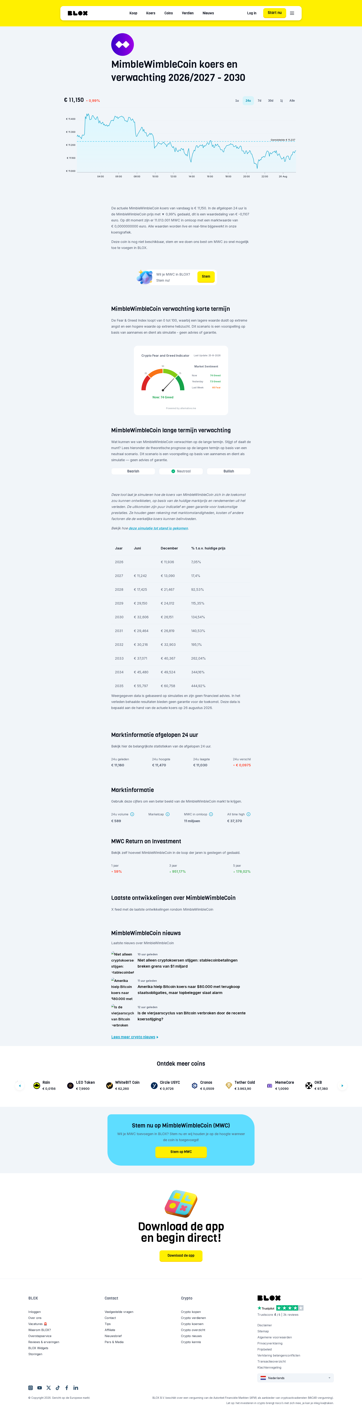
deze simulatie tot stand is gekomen (158, 528)
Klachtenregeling (269, 1367)
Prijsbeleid (264, 1349)
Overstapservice (39, 1336)
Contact (111, 1298)
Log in (251, 13)
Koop (133, 13)
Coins (168, 13)
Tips (108, 1324)
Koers (150, 13)
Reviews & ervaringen (43, 1342)
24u (248, 100)
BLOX (33, 1298)
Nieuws (208, 13)
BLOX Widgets (38, 1348)
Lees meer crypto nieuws (133, 1037)
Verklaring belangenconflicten (278, 1355)
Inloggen (34, 1312)
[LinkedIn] (76, 1387)
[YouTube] (39, 1387)
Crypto (186, 1298)
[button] (66, 1302)
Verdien (188, 13)
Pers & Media (114, 1342)
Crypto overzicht (193, 1330)
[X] (48, 1387)
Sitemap (263, 1331)
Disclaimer (264, 1325)
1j (281, 100)
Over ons (34, 1318)
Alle (292, 100)
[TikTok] (57, 1387)
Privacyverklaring (269, 1343)
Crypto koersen (192, 1324)
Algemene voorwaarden (274, 1337)
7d (259, 100)
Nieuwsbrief (113, 1336)
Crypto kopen (191, 1312)
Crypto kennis (191, 1342)
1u (237, 100)
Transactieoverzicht (271, 1361)
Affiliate (110, 1330)
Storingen (35, 1354)
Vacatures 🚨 (37, 1324)
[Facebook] (66, 1387)
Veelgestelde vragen (119, 1312)
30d (270, 100)
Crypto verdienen (193, 1318)
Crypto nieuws (191, 1336)
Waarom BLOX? (39, 1330)
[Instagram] (30, 1387)
